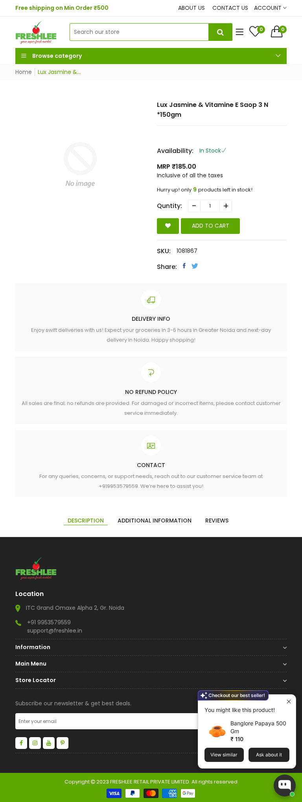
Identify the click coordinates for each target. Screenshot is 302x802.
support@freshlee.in (54, 631)
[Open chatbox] (285, 785)
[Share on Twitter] (195, 265)
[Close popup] (288, 701)
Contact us (230, 8)
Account (268, 8)
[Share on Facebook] (184, 265)
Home (23, 72)
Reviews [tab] (216, 520)
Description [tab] (86, 520)
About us (191, 8)
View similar (224, 755)
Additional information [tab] (155, 520)
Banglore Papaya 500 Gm (258, 727)
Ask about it (269, 755)
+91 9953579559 (49, 622)
